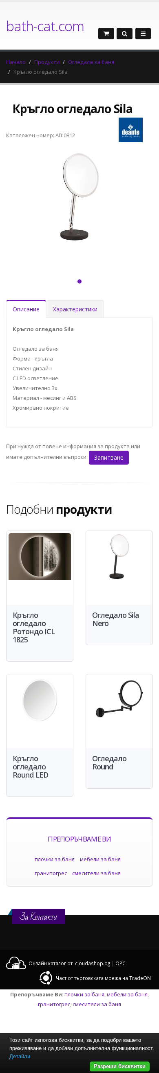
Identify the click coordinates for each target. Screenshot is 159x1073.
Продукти (47, 62)
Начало (16, 62)
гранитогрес (51, 873)
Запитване (109, 457)
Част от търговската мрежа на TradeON (103, 978)
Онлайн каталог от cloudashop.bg (69, 963)
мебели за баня (100, 859)
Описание (26, 309)
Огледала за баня (91, 62)
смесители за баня (96, 873)
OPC (120, 963)
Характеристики (75, 309)
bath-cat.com (45, 25)
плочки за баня (55, 859)
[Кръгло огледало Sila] (79, 207)
